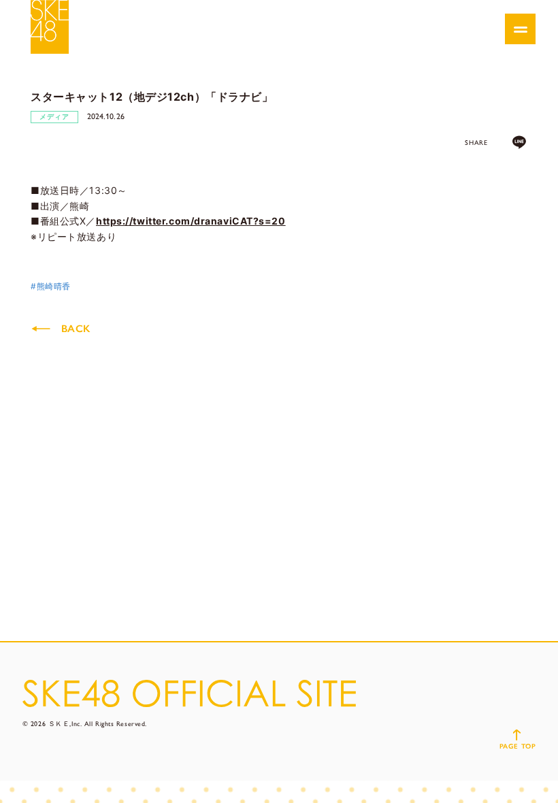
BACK (75, 329)
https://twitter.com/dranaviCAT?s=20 (191, 221)
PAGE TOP (517, 746)
